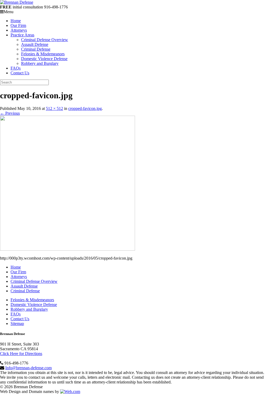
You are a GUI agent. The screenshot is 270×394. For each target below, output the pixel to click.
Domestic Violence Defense (44, 58)
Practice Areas (22, 35)
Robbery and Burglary (40, 63)
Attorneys (19, 30)
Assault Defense (34, 44)
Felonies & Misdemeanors (43, 54)
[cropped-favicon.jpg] (67, 249)
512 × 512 (54, 108)
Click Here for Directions (21, 353)
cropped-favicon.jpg (85, 108)
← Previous (10, 113)
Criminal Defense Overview (44, 39)
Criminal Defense (35, 49)
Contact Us (20, 73)
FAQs (16, 68)
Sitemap (17, 323)
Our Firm (18, 25)
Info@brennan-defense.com (28, 368)
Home (16, 20)
